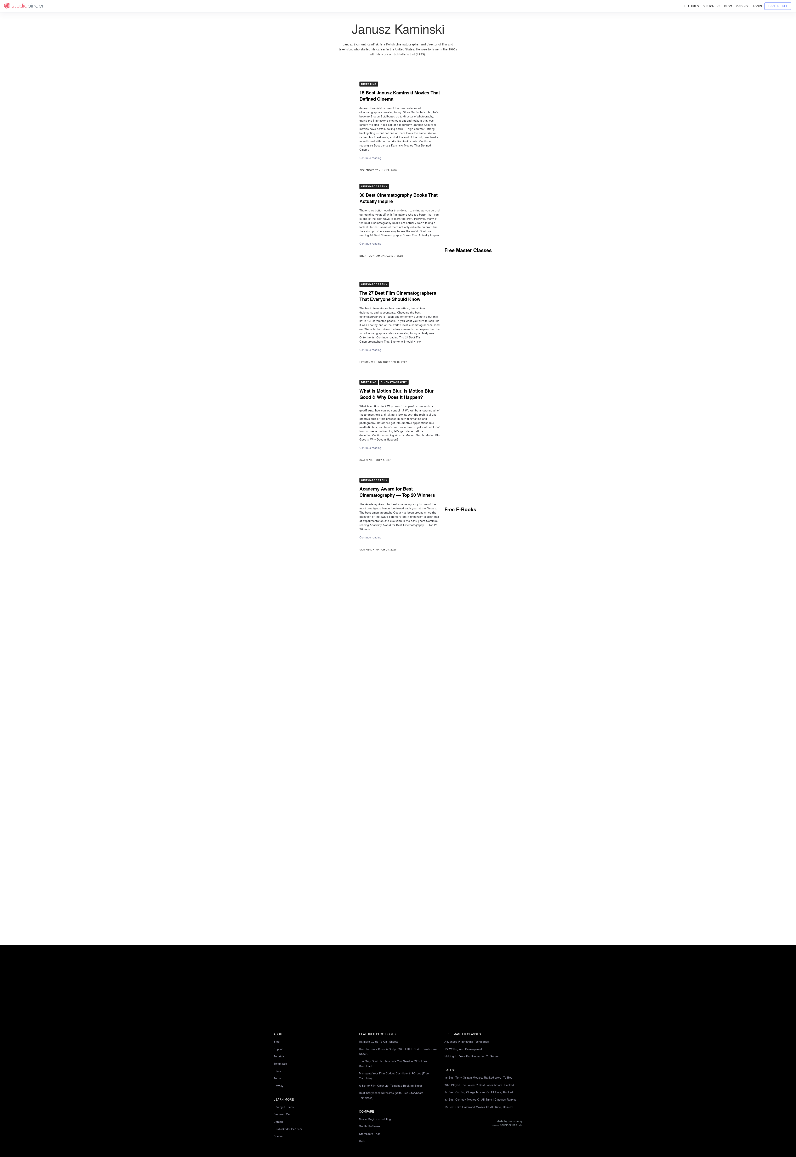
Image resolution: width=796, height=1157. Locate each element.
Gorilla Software (369, 1126)
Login (757, 6)
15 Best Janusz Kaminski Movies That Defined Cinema (399, 95)
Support (279, 1049)
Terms (278, 1078)
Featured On (282, 1114)
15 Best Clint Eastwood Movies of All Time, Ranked (478, 1107)
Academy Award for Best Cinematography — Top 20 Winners (397, 491)
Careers (279, 1122)
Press (277, 1071)
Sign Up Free (778, 6)
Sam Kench (367, 459)
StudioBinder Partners (288, 1129)
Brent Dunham (369, 255)
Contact (279, 1136)
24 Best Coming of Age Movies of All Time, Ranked (478, 1092)
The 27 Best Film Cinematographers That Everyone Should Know (397, 295)
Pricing (742, 6)
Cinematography (374, 186)
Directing (369, 83)
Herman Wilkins (370, 362)
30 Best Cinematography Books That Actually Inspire (398, 198)
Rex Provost (368, 170)
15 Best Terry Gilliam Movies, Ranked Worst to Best (478, 1077)
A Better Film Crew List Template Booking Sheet (390, 1085)
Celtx (362, 1141)
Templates (280, 1063)
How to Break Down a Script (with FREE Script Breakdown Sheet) (398, 1051)
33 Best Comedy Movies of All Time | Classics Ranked (480, 1099)
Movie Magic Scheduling (375, 1119)
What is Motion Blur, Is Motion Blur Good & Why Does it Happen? (396, 393)
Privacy (279, 1086)
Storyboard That (369, 1134)
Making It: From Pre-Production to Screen (471, 1056)
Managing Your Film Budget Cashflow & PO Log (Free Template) (394, 1075)
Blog (276, 1041)
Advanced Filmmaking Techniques (466, 1041)
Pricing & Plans (284, 1107)
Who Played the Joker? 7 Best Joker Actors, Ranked (479, 1085)
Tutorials (279, 1056)
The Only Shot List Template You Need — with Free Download (393, 1063)
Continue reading (370, 158)
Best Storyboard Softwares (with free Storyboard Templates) (391, 1095)
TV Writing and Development (463, 1049)
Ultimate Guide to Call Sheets (378, 1041)
